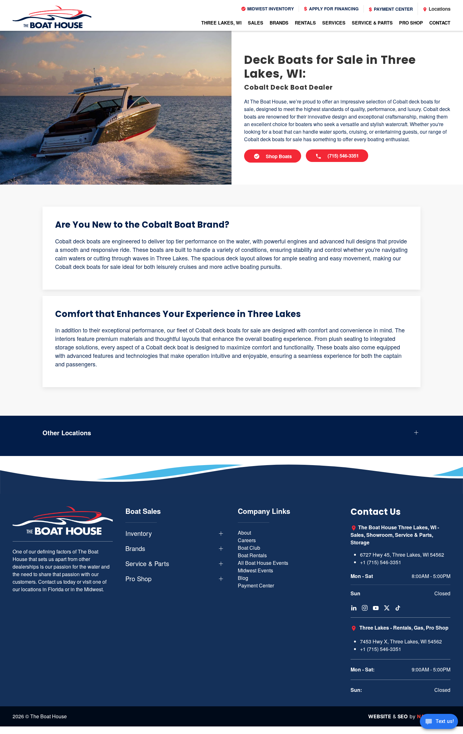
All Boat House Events (263, 562)
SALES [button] (255, 22)
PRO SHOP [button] (411, 22)
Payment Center (393, 9)
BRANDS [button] (279, 22)
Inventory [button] (138, 533)
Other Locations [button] (67, 432)
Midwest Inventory (270, 9)
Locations (438, 8)
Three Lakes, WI (221, 22)
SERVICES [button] (334, 22)
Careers (247, 540)
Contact (439, 22)
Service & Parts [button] (147, 563)
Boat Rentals (252, 555)
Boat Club (249, 547)
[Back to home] (52, 17)
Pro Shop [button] (138, 578)
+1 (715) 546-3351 (380, 562)
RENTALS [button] (305, 22)
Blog (243, 577)
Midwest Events (255, 570)
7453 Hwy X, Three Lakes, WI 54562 (401, 641)
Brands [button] (135, 548)
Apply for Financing (333, 9)
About (244, 532)
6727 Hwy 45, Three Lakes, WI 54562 (402, 554)
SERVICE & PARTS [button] (372, 22)
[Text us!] (439, 722)
